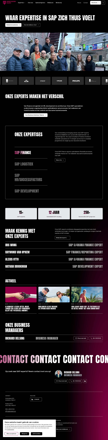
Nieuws (79, 2)
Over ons (30, 2)
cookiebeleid (10, 429)
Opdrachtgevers (40, 2)
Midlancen (50, 2)
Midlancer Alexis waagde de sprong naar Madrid (47, 308)
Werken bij (59, 2)
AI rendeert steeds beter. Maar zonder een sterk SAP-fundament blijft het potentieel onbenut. (17, 309)
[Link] (31, 152)
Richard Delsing (71, 372)
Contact (85, 2)
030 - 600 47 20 (9, 409)
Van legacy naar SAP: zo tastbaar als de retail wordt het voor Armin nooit (85, 308)
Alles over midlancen (62, 429)
